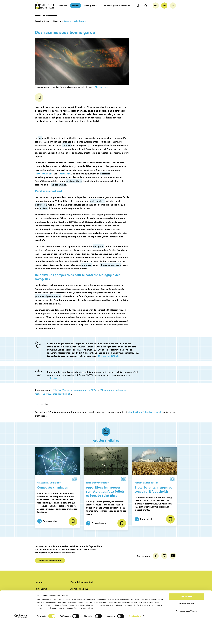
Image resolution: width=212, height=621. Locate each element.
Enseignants (91, 5)
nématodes (65, 173)
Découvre (57, 21)
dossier (53, 378)
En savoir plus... (50, 521)
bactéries (105, 173)
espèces (44, 208)
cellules (66, 145)
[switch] (75, 616)
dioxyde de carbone (110, 264)
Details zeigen (135, 616)
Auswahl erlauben (186, 604)
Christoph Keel (103, 87)
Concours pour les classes (116, 5)
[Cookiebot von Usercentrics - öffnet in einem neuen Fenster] (21, 616)
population (41, 204)
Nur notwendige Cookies (186, 611)
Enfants (63, 5)
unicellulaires (97, 201)
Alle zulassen (186, 596)
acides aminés (59, 184)
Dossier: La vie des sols (75, 21)
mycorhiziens (44, 173)
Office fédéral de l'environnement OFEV (75, 390)
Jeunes (76, 5)
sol (39, 138)
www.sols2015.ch (110, 355)
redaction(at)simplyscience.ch (145, 412)
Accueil (38, 21)
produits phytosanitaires (48, 296)
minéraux (86, 264)
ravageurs (98, 246)
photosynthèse (74, 180)
